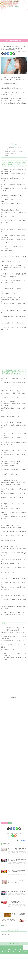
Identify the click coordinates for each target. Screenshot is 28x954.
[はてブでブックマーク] (8, 53)
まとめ (6, 155)
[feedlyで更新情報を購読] (12, 835)
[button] (13, 53)
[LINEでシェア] (11, 53)
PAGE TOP (14, 943)
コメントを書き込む (14, 930)
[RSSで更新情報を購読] (15, 835)
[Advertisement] (14, 24)
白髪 (11, 822)
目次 (12, 144)
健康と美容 (5, 822)
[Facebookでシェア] (5, 53)
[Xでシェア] (2, 53)
